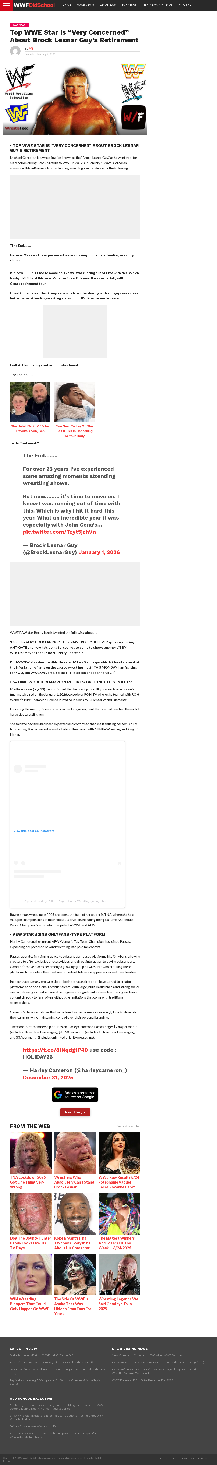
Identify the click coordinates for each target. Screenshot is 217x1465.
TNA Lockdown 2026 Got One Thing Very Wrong (28, 1182)
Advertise (187, 1458)
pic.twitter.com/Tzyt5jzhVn (59, 532)
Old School (188, 5)
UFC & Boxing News (157, 5)
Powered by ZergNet (128, 1126)
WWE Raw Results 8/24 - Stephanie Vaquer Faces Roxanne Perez (119, 1182)
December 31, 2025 (48, 1077)
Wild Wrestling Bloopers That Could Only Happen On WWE (29, 1304)
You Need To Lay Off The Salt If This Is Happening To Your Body (74, 431)
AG (31, 48)
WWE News (85, 5)
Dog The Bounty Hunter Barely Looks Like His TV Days (30, 1243)
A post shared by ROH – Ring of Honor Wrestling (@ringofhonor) (67, 901)
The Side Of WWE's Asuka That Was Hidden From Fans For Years (72, 1306)
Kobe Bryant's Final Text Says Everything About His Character (72, 1243)
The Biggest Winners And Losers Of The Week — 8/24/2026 (117, 1243)
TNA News (129, 5)
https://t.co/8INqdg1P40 (55, 1050)
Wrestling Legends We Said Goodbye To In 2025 (118, 1304)
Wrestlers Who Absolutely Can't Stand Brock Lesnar (74, 1182)
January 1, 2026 (99, 552)
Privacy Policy (166, 1458)
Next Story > (75, 1112)
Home (66, 5)
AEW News (108, 5)
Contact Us (206, 1458)
